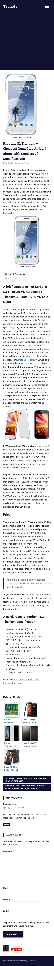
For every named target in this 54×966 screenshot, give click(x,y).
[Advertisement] (27, 41)
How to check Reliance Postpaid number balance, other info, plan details (24, 787)
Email (6, 899)
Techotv (10, 6)
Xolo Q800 (25, 529)
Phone (26, 163)
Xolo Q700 (42, 173)
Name (6, 888)
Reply (6, 825)
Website (7, 911)
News (20, 163)
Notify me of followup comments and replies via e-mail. (26, 924)
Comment (8, 851)
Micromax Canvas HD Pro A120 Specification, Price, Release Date (27, 779)
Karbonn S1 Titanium (26, 360)
